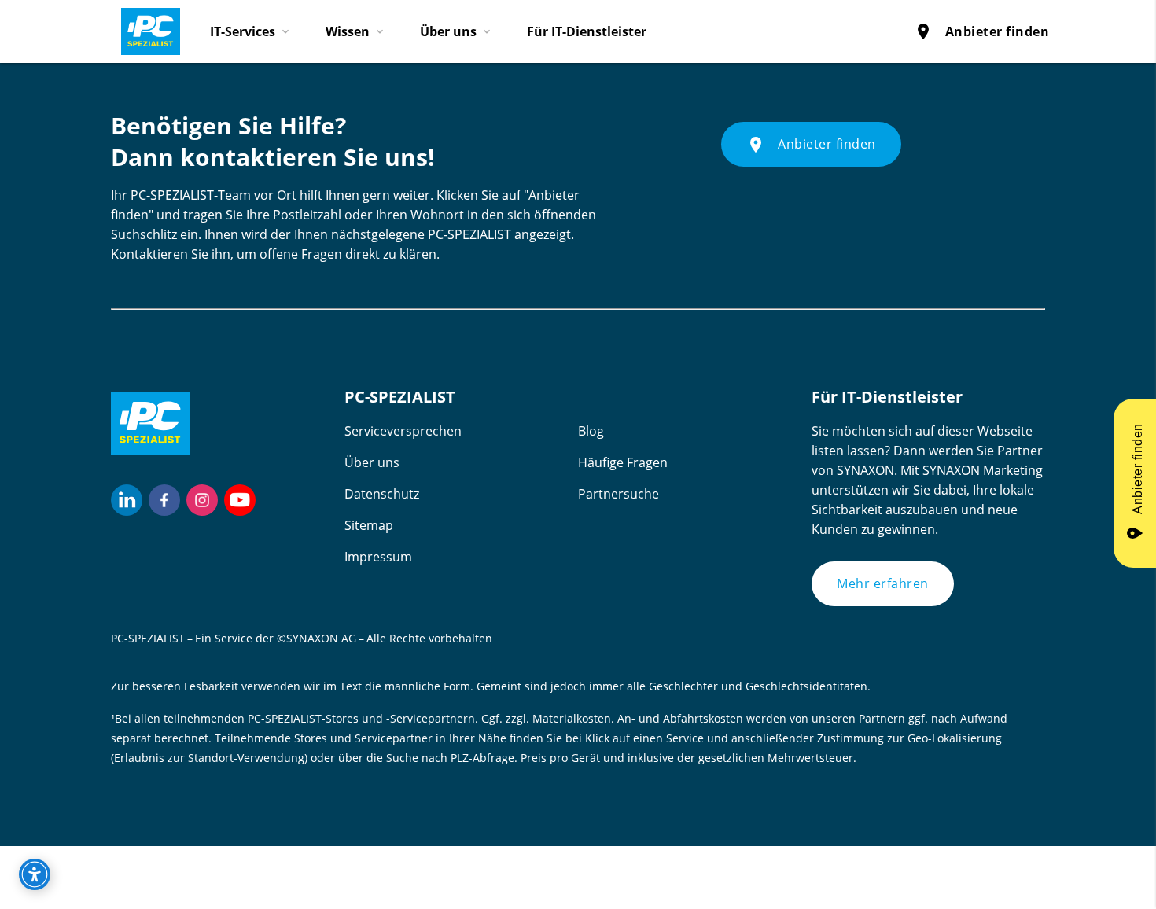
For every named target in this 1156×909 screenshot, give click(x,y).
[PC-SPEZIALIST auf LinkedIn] (126, 500)
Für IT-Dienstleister (586, 31)
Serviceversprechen (403, 431)
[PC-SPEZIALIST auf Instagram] (202, 500)
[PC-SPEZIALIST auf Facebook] (164, 500)
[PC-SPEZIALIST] (144, 27)
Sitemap (368, 525)
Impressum (378, 556)
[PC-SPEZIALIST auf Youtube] (240, 500)
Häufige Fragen (623, 462)
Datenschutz (381, 493)
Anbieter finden (982, 31)
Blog (591, 431)
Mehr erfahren (883, 583)
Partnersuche (618, 493)
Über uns (371, 462)
